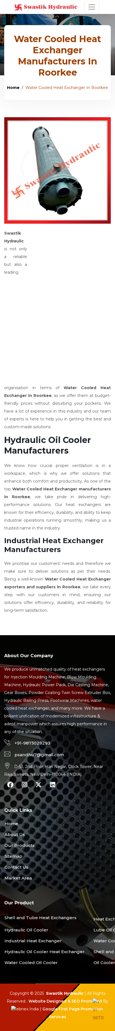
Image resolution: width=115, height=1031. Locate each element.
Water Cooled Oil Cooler (31, 962)
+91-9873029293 (32, 743)
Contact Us (16, 867)
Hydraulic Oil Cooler (26, 930)
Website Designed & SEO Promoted (65, 1001)
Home (13, 87)
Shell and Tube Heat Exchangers (40, 917)
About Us (14, 834)
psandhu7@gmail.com (39, 754)
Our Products (19, 845)
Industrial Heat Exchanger (33, 940)
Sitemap (13, 856)
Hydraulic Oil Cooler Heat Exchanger (44, 951)
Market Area (18, 878)
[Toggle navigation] (92, 7)
